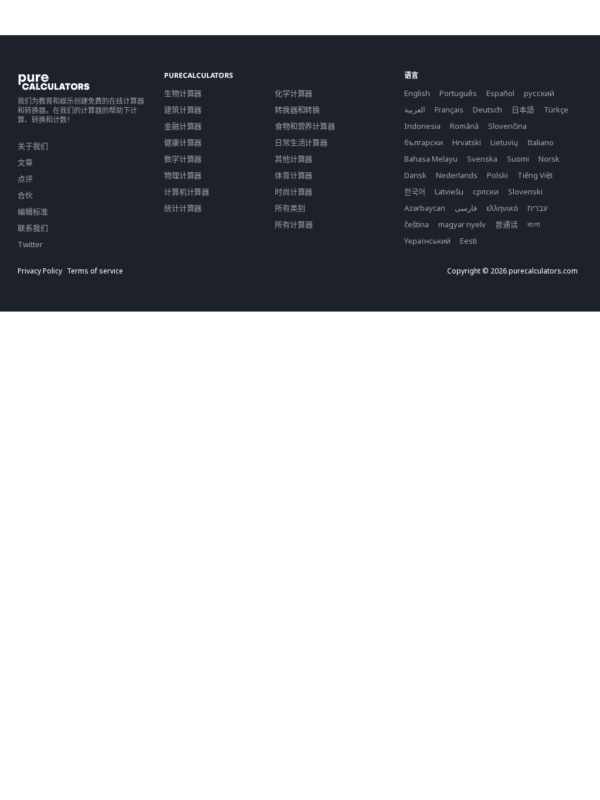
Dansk (415, 175)
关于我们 (33, 146)
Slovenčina (507, 126)
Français (449, 109)
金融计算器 (183, 126)
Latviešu (449, 191)
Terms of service (95, 271)
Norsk (549, 158)
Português (458, 93)
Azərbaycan (424, 208)
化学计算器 (293, 93)
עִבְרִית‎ (537, 208)
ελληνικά (502, 208)
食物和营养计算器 (305, 126)
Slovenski (525, 191)
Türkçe (556, 109)
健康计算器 (183, 142)
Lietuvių (504, 142)
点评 (25, 178)
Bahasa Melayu (431, 158)
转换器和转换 (297, 109)
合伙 (25, 195)
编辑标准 (33, 211)
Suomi (518, 158)
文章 (25, 162)
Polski (497, 175)
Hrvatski (466, 142)
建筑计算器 (183, 109)
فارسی (466, 208)
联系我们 (33, 228)
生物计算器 (183, 93)
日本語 (523, 109)
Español (500, 93)
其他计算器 (293, 158)
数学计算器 (183, 158)
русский (539, 93)
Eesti (468, 240)
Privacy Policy (40, 271)
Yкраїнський (427, 240)
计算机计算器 (186, 191)
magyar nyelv (462, 224)
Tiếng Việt (535, 175)
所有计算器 (294, 224)
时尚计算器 (293, 191)
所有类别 (290, 208)
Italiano (540, 142)
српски (486, 191)
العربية (414, 109)
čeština (416, 224)
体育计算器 (293, 175)
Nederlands (457, 175)
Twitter (30, 244)
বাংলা (533, 224)
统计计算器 (183, 208)
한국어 (414, 191)
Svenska (482, 158)
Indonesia (422, 126)
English (417, 93)
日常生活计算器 (301, 142)
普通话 (506, 224)
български (423, 142)
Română (464, 126)
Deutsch (487, 109)
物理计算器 (183, 175)
